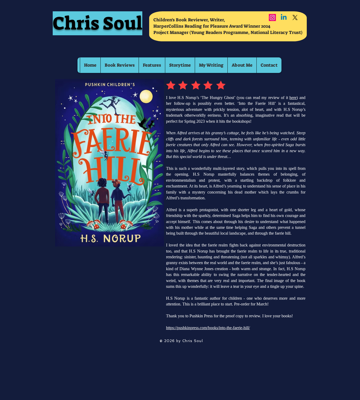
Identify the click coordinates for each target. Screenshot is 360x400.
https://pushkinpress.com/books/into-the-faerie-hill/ (208, 327)
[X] (295, 17)
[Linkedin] (283, 17)
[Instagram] (272, 17)
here (292, 97)
